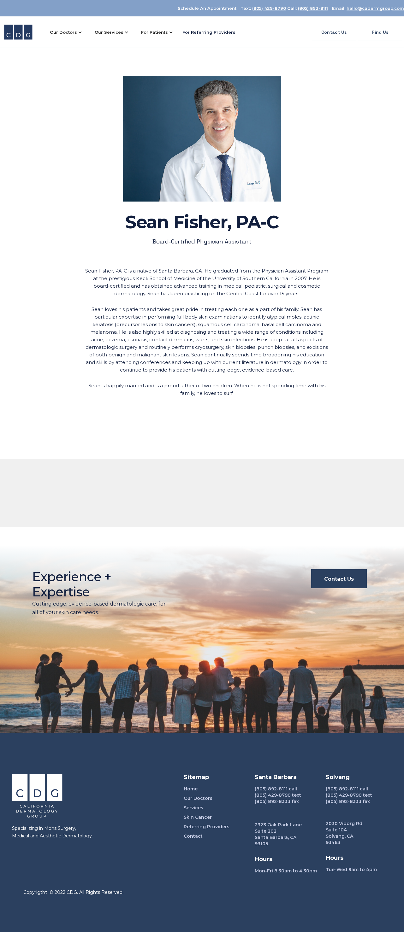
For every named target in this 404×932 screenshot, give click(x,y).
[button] (66, 32)
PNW (128, 892)
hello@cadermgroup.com (375, 8)
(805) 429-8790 (269, 8)
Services (193, 808)
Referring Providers (206, 826)
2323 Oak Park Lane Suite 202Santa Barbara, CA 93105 (278, 834)
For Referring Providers (208, 32)
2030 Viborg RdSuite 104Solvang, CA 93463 (344, 833)
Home (191, 789)
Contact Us (334, 32)
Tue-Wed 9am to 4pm (351, 869)
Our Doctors (198, 798)
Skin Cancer (198, 817)
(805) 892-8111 (313, 8)
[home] (18, 32)
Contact (193, 836)
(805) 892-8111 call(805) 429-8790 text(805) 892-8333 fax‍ (278, 795)
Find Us (380, 32)
